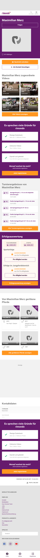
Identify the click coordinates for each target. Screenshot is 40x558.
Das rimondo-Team (7, 504)
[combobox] (20, 534)
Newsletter (5, 525)
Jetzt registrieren (20, 173)
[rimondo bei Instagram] (10, 543)
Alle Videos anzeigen (20, 114)
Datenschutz (5, 510)
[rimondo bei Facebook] (4, 543)
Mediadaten (5, 502)
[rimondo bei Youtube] (16, 543)
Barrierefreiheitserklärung (9, 514)
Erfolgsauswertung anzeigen (20, 283)
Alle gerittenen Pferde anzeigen (20, 353)
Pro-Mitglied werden (20, 259)
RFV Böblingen (8, 54)
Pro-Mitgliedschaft (7, 521)
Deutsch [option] (7, 533)
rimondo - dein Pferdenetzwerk (6, 13)
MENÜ (36, 14)
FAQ (3, 523)
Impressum (5, 512)
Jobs (3, 506)
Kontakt (4, 500)
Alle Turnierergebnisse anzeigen (20, 228)
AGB (3, 508)
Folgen (20, 25)
